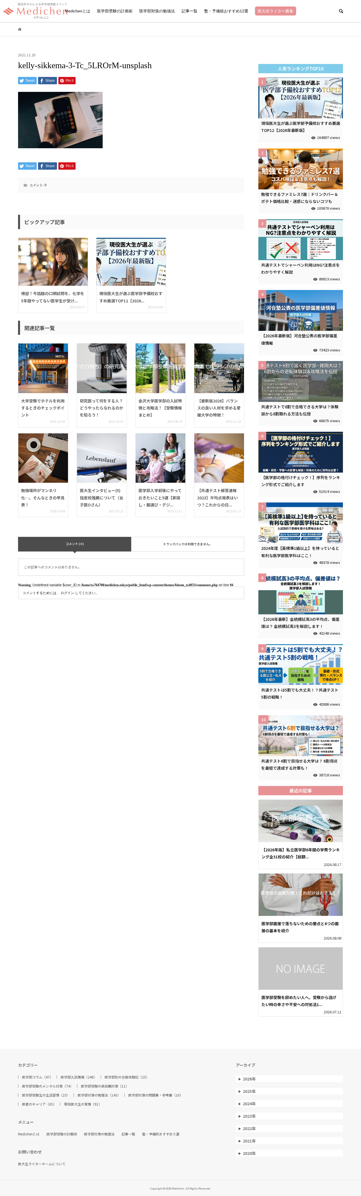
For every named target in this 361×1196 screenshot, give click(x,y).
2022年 (249, 1128)
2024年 (249, 1103)
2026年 (249, 1079)
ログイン (67, 593)
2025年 (249, 1091)
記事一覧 (189, 11)
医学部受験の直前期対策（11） (105, 1086)
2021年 (249, 1141)
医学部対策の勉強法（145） (99, 1095)
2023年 (249, 1116)
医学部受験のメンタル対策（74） (47, 1086)
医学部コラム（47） (37, 1077)
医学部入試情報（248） (79, 1077)
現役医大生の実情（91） (83, 1104)
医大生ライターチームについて (41, 1164)
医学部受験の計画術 (115, 11)
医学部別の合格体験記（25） (127, 1077)
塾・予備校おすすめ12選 (226, 11)
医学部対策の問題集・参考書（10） (155, 1095)
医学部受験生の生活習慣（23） (46, 1095)
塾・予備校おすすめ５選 (160, 1134)
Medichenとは (77, 11)
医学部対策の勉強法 (157, 11)
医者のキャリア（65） (39, 1104)
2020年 (249, 1153)
